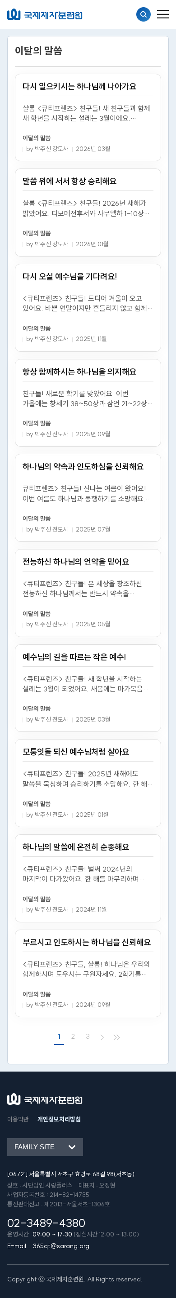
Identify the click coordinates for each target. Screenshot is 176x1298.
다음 (102, 1037)
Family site (34, 1147)
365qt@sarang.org (61, 1246)
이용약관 (18, 1119)
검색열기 (143, 14)
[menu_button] (163, 14)
